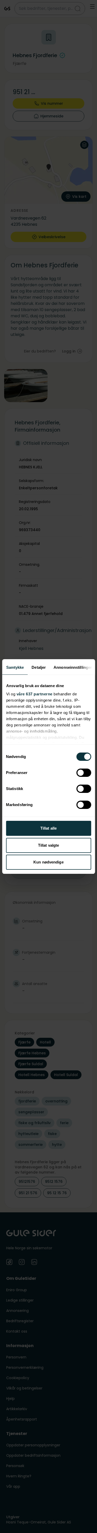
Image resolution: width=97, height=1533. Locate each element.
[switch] (83, 773)
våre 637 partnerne (34, 694)
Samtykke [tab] (15, 667)
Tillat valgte (48, 845)
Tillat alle (48, 828)
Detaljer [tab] (39, 667)
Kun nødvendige (48, 862)
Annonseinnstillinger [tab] (73, 667)
